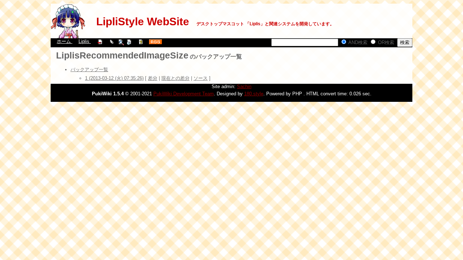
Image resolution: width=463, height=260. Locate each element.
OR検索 (385, 42)
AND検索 (357, 42)
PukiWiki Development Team (183, 93)
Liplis (84, 41)
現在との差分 (175, 78)
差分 (152, 78)
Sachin (244, 86)
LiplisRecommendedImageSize (122, 55)
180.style (253, 93)
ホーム (64, 41)
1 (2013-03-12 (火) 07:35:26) (114, 78)
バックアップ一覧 (89, 69)
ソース (201, 78)
